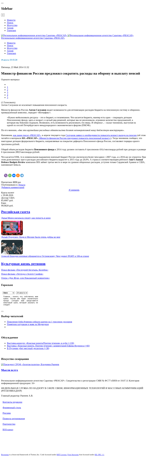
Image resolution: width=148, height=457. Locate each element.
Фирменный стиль (12, 407)
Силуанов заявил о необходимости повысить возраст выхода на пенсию (101, 135)
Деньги (21, 185)
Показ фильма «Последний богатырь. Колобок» (24, 270)
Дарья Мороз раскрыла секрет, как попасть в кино (26, 218)
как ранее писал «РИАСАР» (27, 135)
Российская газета (15, 212)
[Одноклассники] (18, 175)
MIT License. (62, 455)
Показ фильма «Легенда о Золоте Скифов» (22, 274)
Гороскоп (11, 30)
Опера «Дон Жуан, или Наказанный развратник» (25, 278)
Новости (11, 20)
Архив (10, 28)
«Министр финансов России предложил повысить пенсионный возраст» (74, 138)
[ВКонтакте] (14, 175)
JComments (74, 190)
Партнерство (9, 424)
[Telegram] (22, 175)
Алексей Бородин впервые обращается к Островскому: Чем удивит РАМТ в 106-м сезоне (45, 256)
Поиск (10, 22)
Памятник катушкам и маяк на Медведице (28, 324)
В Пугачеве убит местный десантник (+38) (28, 348)
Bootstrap (5, 455)
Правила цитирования (14, 418)
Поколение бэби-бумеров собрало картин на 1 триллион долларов (39, 321)
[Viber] (6, 175)
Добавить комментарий (12, 187)
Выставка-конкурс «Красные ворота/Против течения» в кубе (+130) (40, 343)
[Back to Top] (2, 311)
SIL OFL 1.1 (99, 455)
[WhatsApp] (10, 175)
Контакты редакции (12, 402)
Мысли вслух (9, 370)
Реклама (7, 413)
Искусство (12, 25)
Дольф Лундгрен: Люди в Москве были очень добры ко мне (30, 237)
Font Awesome (73, 455)
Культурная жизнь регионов (23, 264)
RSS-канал (8, 429)
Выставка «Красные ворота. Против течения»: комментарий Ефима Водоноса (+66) (48, 346)
